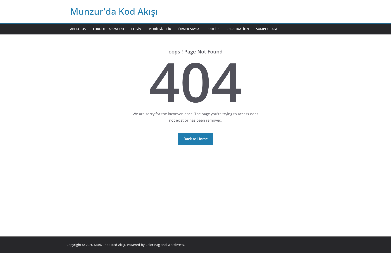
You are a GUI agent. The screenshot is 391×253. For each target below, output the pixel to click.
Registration (237, 29)
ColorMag (152, 245)
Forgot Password (108, 29)
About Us (78, 29)
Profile (213, 29)
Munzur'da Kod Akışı (114, 11)
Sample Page (267, 29)
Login (136, 29)
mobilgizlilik (159, 29)
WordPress (176, 245)
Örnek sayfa (188, 29)
